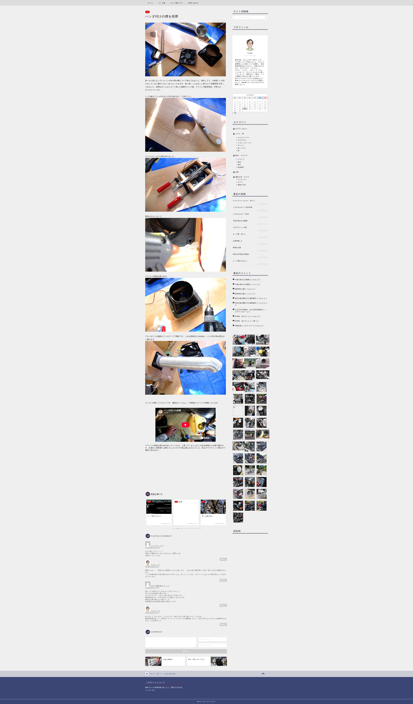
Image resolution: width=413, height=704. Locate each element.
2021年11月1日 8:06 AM (152, 567)
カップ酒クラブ (177, 3)
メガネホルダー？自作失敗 (242, 207)
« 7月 (234, 113)
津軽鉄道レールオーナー (244, 326)
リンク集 (161, 3)
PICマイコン (242, 179)
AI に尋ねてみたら (240, 261)
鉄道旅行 (241, 167)
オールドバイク (243, 137)
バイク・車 (239, 134)
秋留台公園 (237, 247)
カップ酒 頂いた (239, 234)
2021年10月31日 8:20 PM (152, 548)
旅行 (239, 164)
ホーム (150, 3)
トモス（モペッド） (245, 143)
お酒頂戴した (238, 241)
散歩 (239, 162)
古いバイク (242, 148)
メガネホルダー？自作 (241, 214)
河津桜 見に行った (242, 316)
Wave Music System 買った (244, 200)
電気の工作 (242, 185)
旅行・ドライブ (241, 155)
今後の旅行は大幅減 (240, 221)
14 (260, 104)
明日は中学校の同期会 (241, 254)
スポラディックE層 (240, 227)
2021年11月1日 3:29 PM (152, 588)
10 (240, 104)
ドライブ (241, 159)
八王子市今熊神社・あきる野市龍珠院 (248, 309)
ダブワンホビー (241, 129)
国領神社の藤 (240, 289)
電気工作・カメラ (242, 177)
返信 (224, 559)
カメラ (240, 182)
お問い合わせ (193, 3)
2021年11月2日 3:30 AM (152, 613)
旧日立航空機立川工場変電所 (245, 298)
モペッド (241, 145)
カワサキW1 (242, 140)
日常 (147, 12)
